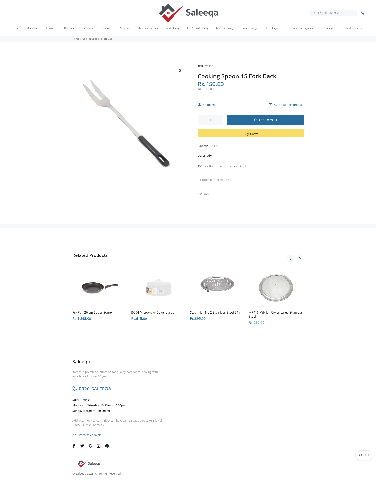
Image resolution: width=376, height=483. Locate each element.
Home (75, 38)
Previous (290, 258)
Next (300, 258)
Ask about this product (289, 105)
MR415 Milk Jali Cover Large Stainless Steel (276, 314)
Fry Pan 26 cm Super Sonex (92, 312)
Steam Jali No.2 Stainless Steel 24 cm (216, 312)
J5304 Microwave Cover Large (152, 312)
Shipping (209, 105)
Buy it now (251, 134)
